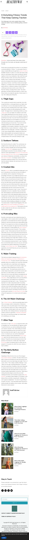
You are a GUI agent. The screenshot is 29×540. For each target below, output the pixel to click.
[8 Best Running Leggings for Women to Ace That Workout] (7, 449)
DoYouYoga (3, 342)
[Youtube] (11, 490)
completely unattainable (21, 312)
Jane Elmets (16, 411)
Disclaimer (3, 60)
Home (2, 10)
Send (14, 502)
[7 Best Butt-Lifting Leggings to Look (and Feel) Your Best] (7, 422)
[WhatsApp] (16, 32)
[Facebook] (7, 32)
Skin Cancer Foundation (6, 157)
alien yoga (13, 323)
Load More (14, 475)
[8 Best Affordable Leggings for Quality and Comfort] (7, 463)
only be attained (22, 227)
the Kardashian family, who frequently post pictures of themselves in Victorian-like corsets (14, 259)
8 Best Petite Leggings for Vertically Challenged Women (20, 408)
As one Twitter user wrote (11, 246)
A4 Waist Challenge (7, 302)
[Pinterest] (13, 32)
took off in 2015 (8, 149)
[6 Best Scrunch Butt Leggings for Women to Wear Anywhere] (7, 436)
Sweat (7, 10)
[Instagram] (5, 490)
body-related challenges (6, 357)
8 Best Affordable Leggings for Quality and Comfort (20, 462)
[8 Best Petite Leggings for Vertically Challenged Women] (7, 409)
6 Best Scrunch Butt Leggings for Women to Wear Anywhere (21, 435)
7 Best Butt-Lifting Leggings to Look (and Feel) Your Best (20, 421)
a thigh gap (3, 112)
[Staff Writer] (6, 392)
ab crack (7, 170)
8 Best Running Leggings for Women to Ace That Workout (21, 448)
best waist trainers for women (18, 291)
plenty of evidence (24, 71)
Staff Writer (5, 27)
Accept (4, 537)
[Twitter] (10, 32)
